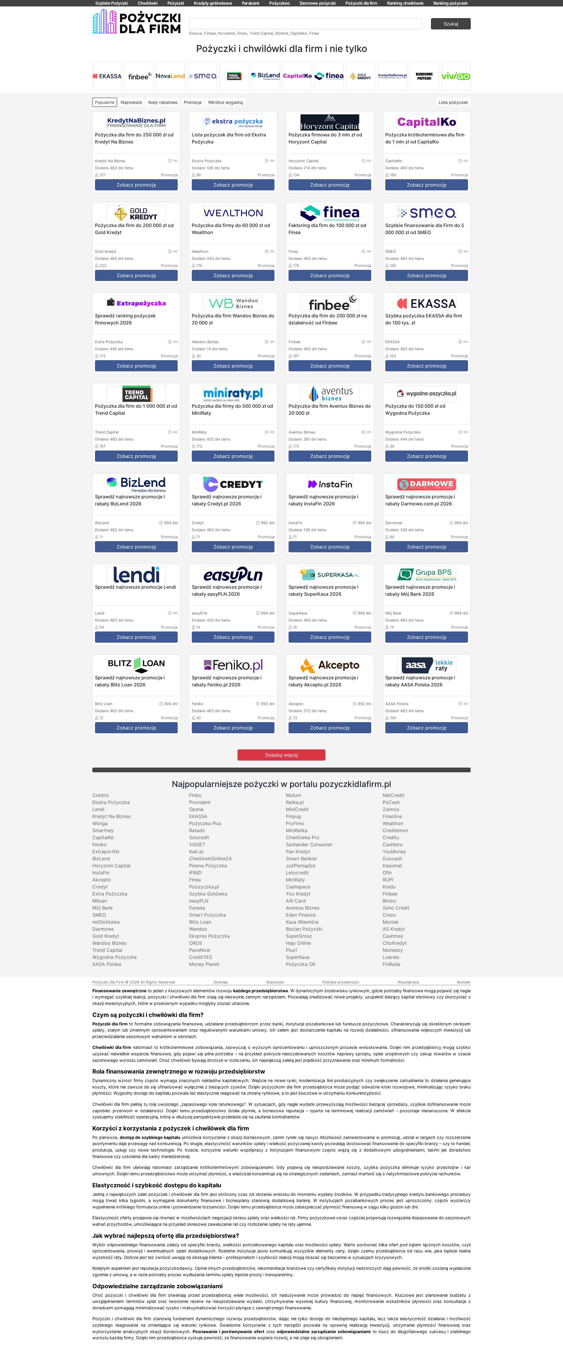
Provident (200, 802)
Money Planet (204, 964)
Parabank (251, 3)
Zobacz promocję (136, 185)
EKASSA (198, 816)
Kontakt (464, 982)
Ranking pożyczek (450, 3)
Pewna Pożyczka (208, 865)
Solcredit (199, 837)
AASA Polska (106, 964)
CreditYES (200, 957)
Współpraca (408, 982)
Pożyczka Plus (205, 823)
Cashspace (298, 887)
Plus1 (291, 950)
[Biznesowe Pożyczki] (424, 76)
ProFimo (295, 823)
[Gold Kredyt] (360, 76)
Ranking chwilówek (405, 3)
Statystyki (275, 982)
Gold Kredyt (105, 936)
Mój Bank (102, 908)
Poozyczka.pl (204, 887)
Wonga (100, 823)
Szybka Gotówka (208, 894)
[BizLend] (265, 76)
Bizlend (281, 33)
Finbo (195, 795)
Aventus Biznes (302, 908)
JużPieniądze (300, 865)
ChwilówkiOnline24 (210, 858)
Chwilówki (147, 3)
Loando (391, 957)
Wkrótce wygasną (225, 102)
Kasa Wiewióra (302, 922)
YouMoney (394, 851)
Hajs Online (298, 943)
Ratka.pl (295, 802)
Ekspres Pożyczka (209, 936)
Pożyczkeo (279, 3)
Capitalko (298, 33)
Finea (314, 33)
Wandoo (198, 929)
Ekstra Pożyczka (111, 802)
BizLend (101, 858)
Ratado (197, 830)
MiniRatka (297, 830)
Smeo (242, 33)
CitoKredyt (395, 943)
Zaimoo (391, 809)
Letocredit (297, 873)
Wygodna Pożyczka (114, 957)
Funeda (197, 908)
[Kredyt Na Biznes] (392, 76)
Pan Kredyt (298, 851)
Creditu (391, 837)
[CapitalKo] (297, 76)
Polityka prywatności (340, 982)
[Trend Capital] (234, 76)
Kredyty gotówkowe (213, 3)
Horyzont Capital (111, 865)
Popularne (104, 102)
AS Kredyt (394, 929)
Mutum (293, 795)
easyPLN (198, 901)
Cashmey (393, 936)
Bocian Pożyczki (304, 929)
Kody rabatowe (162, 102)
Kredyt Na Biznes (111, 816)
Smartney (103, 830)
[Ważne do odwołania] (173, 160)
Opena (196, 809)
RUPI (388, 880)
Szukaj (451, 24)
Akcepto (101, 880)
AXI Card (296, 901)
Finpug (293, 816)
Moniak (391, 922)
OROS (195, 943)
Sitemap (220, 982)
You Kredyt (298, 894)
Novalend (226, 33)
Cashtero (393, 844)
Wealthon (393, 823)
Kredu (389, 887)
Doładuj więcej (281, 755)
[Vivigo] (456, 76)
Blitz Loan (200, 922)
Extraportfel (105, 851)
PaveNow (199, 950)
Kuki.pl (196, 851)
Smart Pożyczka (207, 915)
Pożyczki (175, 3)
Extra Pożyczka (109, 894)
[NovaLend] (170, 76)
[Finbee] (138, 76)
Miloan (99, 901)
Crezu (389, 915)
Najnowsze (131, 102)
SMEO (99, 915)
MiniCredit (297, 809)
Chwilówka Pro (302, 837)
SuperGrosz (299, 936)
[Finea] (329, 76)
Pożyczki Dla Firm (108, 982)
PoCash (391, 802)
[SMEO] (202, 76)
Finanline (392, 816)
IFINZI (195, 873)
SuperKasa (297, 957)
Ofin (387, 873)
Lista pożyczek (453, 102)
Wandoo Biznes (109, 943)
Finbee (210, 33)
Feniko (99, 844)
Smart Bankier (301, 858)
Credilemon (395, 830)
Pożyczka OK (301, 964)
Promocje (193, 102)
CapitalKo (103, 837)
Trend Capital (261, 33)
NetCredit (393, 795)
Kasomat (392, 865)
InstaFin (100, 873)
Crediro (100, 795)
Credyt (100, 887)
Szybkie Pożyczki (111, 3)
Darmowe (103, 929)
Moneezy (393, 950)
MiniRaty (295, 880)
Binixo (389, 901)
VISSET (197, 844)
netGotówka (106, 922)
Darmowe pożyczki (318, 3)
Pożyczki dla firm (361, 3)
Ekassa (195, 33)
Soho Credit (396, 908)
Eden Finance (301, 915)
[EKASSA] (107, 76)
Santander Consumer (309, 844)
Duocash (392, 858)
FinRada (391, 964)
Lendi (98, 809)
